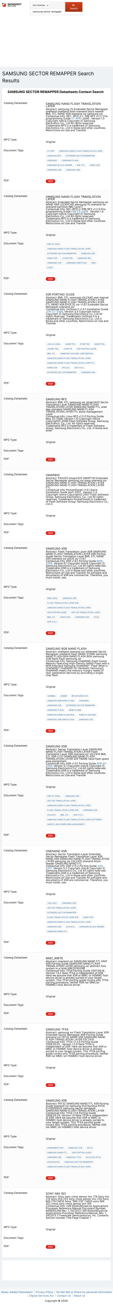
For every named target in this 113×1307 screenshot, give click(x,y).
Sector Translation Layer (85, 612)
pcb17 (50, 267)
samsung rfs (54, 155)
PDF (50, 181)
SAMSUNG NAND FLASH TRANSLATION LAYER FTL (71, 363)
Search (74, 8)
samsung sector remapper (78, 1162)
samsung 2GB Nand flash (60, 719)
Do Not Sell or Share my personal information (84, 1292)
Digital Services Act (41, 1295)
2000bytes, (53, 349)
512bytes (85, 344)
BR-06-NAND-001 (80, 696)
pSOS (96, 617)
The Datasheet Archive (12, 5)
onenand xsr (54, 170)
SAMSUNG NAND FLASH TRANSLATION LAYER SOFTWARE (74, 819)
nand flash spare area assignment (66, 824)
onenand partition (76, 263)
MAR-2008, (52, 598)
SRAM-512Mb (75, 710)
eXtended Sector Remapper (80, 705)
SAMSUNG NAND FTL (57, 931)
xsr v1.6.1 (79, 367)
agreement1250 (55, 1148)
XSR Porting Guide (86, 349)
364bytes (70, 344)
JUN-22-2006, (55, 311)
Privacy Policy (44, 1292)
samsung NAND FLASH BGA (60, 715)
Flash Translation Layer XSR (62, 603)
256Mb (63, 696)
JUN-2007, (52, 903)
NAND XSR (95, 165)
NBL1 (94, 263)
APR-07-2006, (53, 796)
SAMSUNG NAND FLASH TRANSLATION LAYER (80, 151)
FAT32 (90, 1148)
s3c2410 (51, 815)
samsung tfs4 (73, 1157)
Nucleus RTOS (93, 1157)
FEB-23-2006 (80, 211)
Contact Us (64, 1295)
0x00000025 (53, 1162)
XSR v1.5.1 (78, 815)
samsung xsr (73, 170)
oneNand (52, 160)
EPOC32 (66, 367)
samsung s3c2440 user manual (76, 353)
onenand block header (59, 165)
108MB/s (51, 696)
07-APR (76, 118)
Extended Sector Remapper (80, 155)
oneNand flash (70, 160)
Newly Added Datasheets (17, 1292)
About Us (79, 1295)
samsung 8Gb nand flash (60, 700)
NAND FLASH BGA (87, 715)
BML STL (81, 165)
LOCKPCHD (67, 258)
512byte (68, 349)
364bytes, (99, 344)
